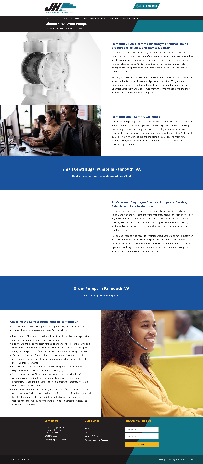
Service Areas (125, 18)
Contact (135, 18)
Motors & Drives (75, 18)
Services (110, 18)
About (117, 18)
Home (47, 18)
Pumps (54, 18)
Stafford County (75, 28)
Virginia (62, 28)
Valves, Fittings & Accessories (93, 18)
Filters (63, 18)
